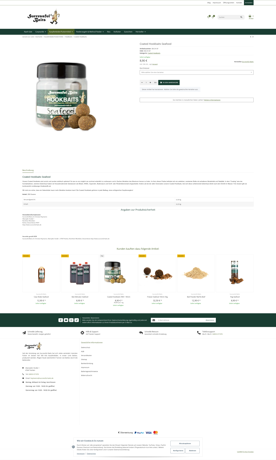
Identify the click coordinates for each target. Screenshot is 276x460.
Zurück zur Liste (28, 37)
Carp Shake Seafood (41, 297)
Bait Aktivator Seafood (80, 297)
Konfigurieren (178, 450)
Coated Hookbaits (154, 53)
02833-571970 (217, 334)
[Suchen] (242, 17)
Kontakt (239, 3)
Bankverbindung (87, 363)
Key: (33, 419)
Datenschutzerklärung (120, 320)
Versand (155, 64)
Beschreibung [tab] (28, 170)
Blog (209, 3)
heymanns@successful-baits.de (42, 378)
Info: (33, 399)
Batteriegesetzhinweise (89, 371)
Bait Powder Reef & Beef (196, 297)
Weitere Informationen (212, 100)
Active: (33, 405)
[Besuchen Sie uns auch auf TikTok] (76, 320)
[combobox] (197, 72)
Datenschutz (91, 453)
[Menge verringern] (142, 82)
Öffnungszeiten (228, 3)
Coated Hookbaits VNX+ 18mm (118, 297)
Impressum (81, 453)
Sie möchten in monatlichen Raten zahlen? (196, 100)
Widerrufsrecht (86, 375)
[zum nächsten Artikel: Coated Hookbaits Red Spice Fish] (250, 37)
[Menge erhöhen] (150, 82)
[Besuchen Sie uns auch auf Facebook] (60, 320)
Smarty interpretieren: (30, 412)
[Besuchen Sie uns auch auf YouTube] (66, 320)
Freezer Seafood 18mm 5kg (157, 297)
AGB (82, 351)
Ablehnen (192, 450)
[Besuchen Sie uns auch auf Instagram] (71, 320)
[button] (208, 17)
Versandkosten (86, 355)
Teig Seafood (235, 297)
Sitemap (84, 359)
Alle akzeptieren (185, 443)
